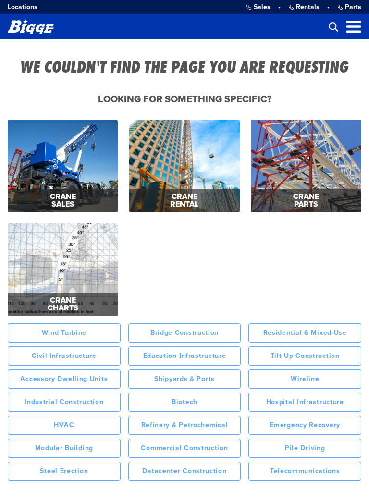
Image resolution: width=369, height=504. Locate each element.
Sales (262, 7)
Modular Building (64, 448)
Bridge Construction (184, 333)
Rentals (308, 7)
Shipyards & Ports (184, 379)
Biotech (184, 402)
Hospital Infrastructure (305, 402)
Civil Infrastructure (64, 356)
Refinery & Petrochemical (184, 425)
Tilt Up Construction (305, 356)
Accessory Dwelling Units (64, 379)
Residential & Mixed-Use (305, 333)
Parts (353, 7)
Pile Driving (305, 448)
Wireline (305, 379)
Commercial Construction (184, 448)
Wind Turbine (64, 333)
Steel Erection (64, 471)
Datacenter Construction (184, 471)
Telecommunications (305, 471)
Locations (22, 7)
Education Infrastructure (184, 356)
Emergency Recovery (305, 425)
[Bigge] (31, 26)
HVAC (64, 425)
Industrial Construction (64, 402)
